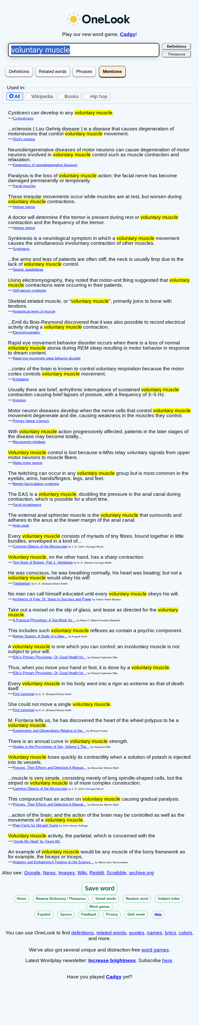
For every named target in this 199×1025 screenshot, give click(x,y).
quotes (136, 932)
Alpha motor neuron (27, 463)
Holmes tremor (24, 207)
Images (66, 872)
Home (21, 899)
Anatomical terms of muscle (34, 311)
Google (32, 872)
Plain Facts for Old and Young (35, 825)
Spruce (66, 914)
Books (72, 96)
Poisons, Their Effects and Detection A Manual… (50, 768)
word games (155, 950)
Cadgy (128, 34)
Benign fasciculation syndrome (36, 484)
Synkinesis (21, 249)
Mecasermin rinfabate (29, 442)
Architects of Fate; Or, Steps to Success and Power (52, 599)
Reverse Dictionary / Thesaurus (61, 899)
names (154, 932)
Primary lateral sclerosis (31, 421)
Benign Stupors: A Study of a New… (40, 636)
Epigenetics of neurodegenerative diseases (45, 165)
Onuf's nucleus (24, 139)
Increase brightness (112, 960)
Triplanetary (22, 583)
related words (111, 932)
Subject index (169, 899)
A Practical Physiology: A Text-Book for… (44, 620)
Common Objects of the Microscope (40, 546)
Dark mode (136, 914)
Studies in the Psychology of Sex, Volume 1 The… (51, 747)
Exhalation (21, 379)
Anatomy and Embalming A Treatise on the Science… (53, 862)
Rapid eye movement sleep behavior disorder (47, 358)
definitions (82, 932)
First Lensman (23, 694)
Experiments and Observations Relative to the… (49, 731)
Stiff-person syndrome (29, 290)
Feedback (88, 914)
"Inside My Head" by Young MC (36, 841)
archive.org (141, 872)
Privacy (112, 914)
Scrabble (116, 872)
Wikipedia (42, 96)
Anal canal (21, 525)
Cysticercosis (23, 118)
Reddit (96, 872)
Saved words (105, 899)
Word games (99, 907)
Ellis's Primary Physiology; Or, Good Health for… (50, 657)
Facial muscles (24, 186)
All (17, 96)
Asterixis (19, 400)
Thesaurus (176, 54)
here (167, 960)
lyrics (170, 932)
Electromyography (26, 332)
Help (158, 914)
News (49, 872)
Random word (137, 899)
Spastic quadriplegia (28, 269)
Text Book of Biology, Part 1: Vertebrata (43, 562)
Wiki (82, 872)
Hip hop (99, 96)
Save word (100, 888)
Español (44, 914)
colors (185, 932)
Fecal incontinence (27, 505)
